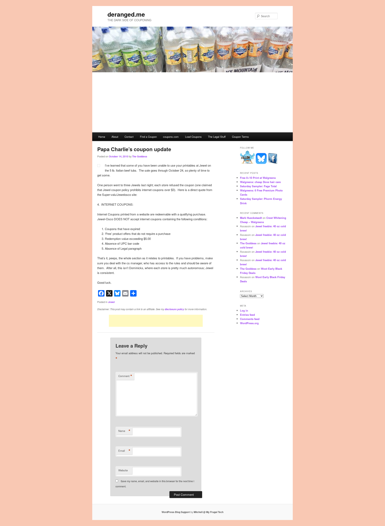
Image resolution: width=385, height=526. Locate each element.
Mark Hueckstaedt (251, 218)
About (114, 137)
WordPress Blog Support (176, 512)
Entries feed (247, 315)
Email (124, 451)
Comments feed (249, 319)
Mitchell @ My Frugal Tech (208, 512)
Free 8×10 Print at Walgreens (258, 178)
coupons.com (171, 137)
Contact (129, 137)
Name (124, 431)
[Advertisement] (192, 102)
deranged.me (126, 14)
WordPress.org (249, 323)
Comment (125, 376)
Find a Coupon (148, 137)
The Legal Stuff (217, 137)
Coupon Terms (240, 137)
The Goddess (139, 156)
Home (101, 137)
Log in (244, 310)
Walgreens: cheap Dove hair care (260, 182)
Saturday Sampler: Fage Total (258, 186)
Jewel (111, 302)
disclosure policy (174, 309)
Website (123, 470)
